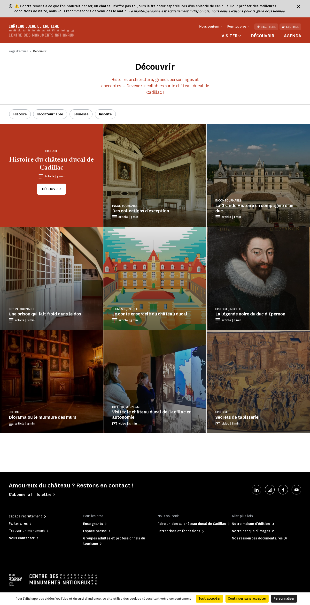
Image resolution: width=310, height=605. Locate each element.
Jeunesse (81, 114)
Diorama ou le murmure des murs (42, 417)
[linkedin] (256, 489)
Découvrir (262, 36)
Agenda (292, 36)
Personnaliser (283, 598)
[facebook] (283, 489)
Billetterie (268, 27)
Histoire (20, 114)
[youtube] (296, 489)
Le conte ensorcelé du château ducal (149, 314)
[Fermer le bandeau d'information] (298, 6)
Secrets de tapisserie (236, 417)
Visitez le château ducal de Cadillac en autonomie (152, 414)
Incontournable (50, 114)
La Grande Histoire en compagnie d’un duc (254, 208)
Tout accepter (209, 598)
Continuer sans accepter (247, 598)
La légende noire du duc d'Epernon (250, 314)
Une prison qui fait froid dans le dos (45, 314)
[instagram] (270, 489)
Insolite (105, 114)
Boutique (292, 27)
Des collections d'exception (140, 211)
